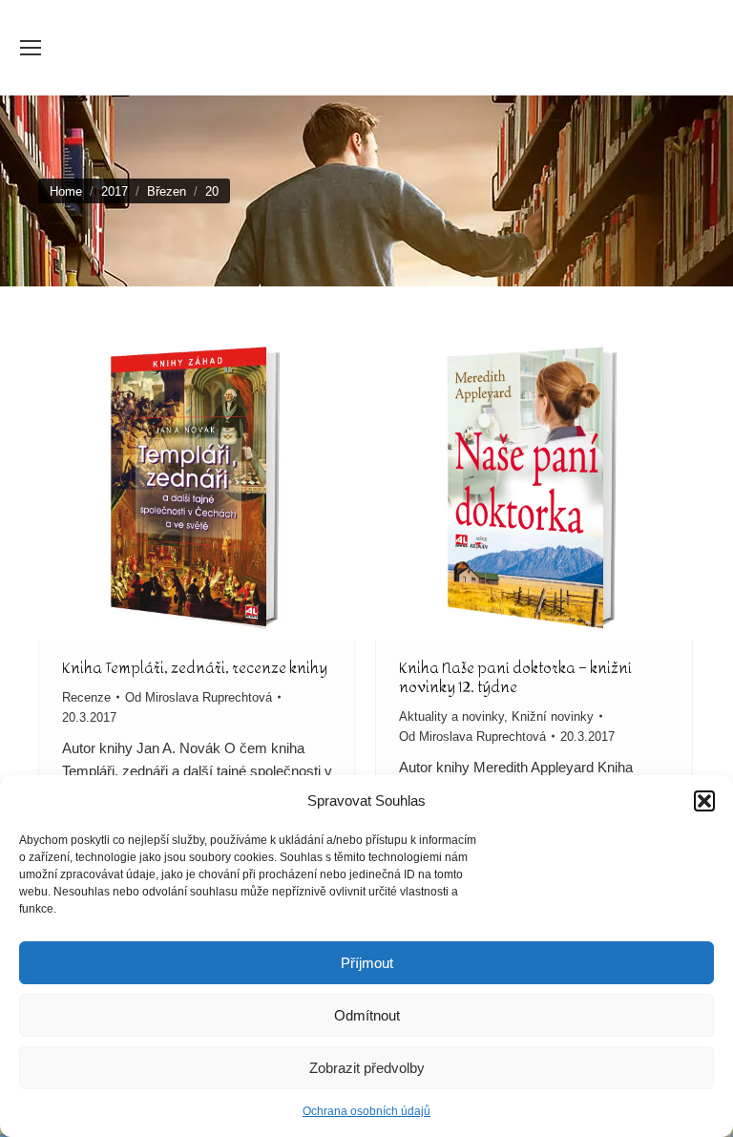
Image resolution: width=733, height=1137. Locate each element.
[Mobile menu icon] (30, 47)
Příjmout (367, 963)
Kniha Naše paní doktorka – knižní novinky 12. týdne (515, 677)
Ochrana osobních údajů (366, 1111)
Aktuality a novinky (451, 716)
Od (198, 697)
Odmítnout (367, 1015)
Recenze (86, 697)
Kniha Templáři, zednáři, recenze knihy (194, 668)
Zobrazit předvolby (367, 1068)
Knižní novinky (553, 716)
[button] (704, 801)
